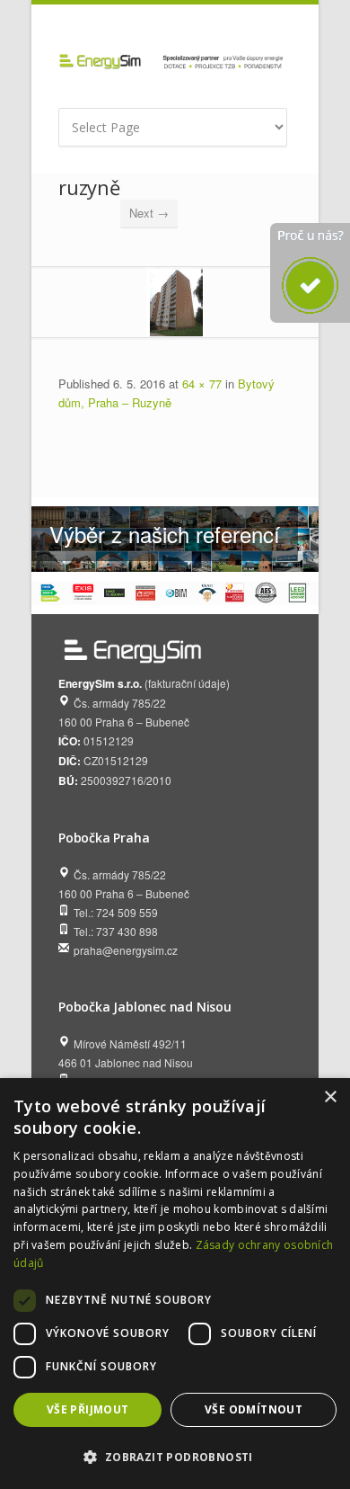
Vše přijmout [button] (88, 1409)
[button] (175, 1457)
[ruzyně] (175, 301)
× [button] (330, 1097)
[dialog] (175, 1283)
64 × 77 (202, 383)
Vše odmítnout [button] (253, 1409)
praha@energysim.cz (126, 950)
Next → (149, 212)
